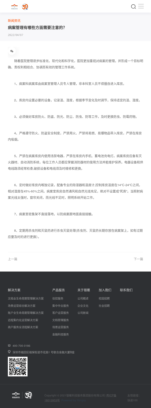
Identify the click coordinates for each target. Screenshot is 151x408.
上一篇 (12, 259)
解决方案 (14, 290)
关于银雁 (83, 290)
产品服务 (58, 290)
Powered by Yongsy (73, 400)
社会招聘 (104, 305)
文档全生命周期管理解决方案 (26, 298)
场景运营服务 (60, 327)
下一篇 (138, 259)
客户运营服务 (60, 313)
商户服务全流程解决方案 (23, 327)
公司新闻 (82, 313)
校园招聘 (104, 298)
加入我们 (105, 290)
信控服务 (57, 298)
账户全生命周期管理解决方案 (26, 313)
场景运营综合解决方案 (21, 305)
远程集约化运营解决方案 (23, 320)
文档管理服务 (60, 320)
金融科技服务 (60, 334)
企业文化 (82, 305)
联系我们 (126, 290)
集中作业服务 (60, 305)
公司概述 (82, 298)
